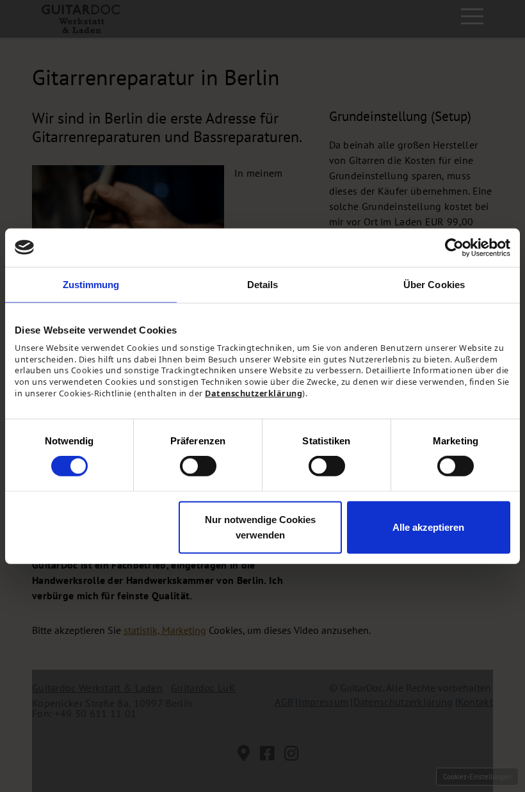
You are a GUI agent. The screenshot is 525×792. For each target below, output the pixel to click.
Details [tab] (263, 284)
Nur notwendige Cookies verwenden (260, 527)
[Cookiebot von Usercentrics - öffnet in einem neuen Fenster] (454, 247)
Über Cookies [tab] (434, 284)
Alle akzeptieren (428, 527)
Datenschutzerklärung (253, 393)
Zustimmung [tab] (91, 284)
